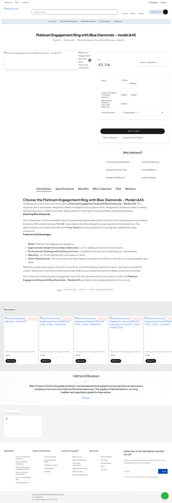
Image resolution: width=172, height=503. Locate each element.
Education (9, 451)
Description (44, 188)
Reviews (130, 188)
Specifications (64, 188)
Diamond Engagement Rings (101, 289)
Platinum (82, 289)
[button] (132, 131)
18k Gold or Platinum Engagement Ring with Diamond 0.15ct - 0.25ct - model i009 (91, 352)
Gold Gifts (57, 40)
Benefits (83, 188)
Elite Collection (102, 188)
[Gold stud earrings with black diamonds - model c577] (21, 333)
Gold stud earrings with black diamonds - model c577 (21, 352)
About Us (93, 451)
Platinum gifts (69, 40)
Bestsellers (9, 309)
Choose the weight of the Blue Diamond (109, 95)
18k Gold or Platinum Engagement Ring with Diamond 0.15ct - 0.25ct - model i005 (56, 352)
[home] (49, 40)
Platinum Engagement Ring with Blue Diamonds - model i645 (100, 40)
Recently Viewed (12, 411)
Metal (103, 81)
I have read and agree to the (141, 477)
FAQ (118, 188)
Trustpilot (86, 398)
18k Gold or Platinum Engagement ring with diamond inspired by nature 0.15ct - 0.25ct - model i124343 (126, 352)
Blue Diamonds (70, 289)
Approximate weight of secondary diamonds (106, 103)
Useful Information (41, 451)
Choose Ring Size (108, 112)
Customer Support (70, 451)
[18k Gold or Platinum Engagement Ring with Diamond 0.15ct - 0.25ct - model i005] (56, 333)
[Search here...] (114, 12)
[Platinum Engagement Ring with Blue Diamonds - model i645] (11, 426)
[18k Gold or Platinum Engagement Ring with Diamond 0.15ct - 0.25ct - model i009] (91, 333)
